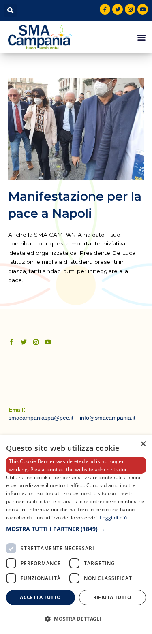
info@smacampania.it (107, 417)
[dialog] (76, 534)
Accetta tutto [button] (40, 597)
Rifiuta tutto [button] (112, 597)
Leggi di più (113, 517)
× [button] (143, 444)
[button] (10, 10)
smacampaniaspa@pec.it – (44, 417)
